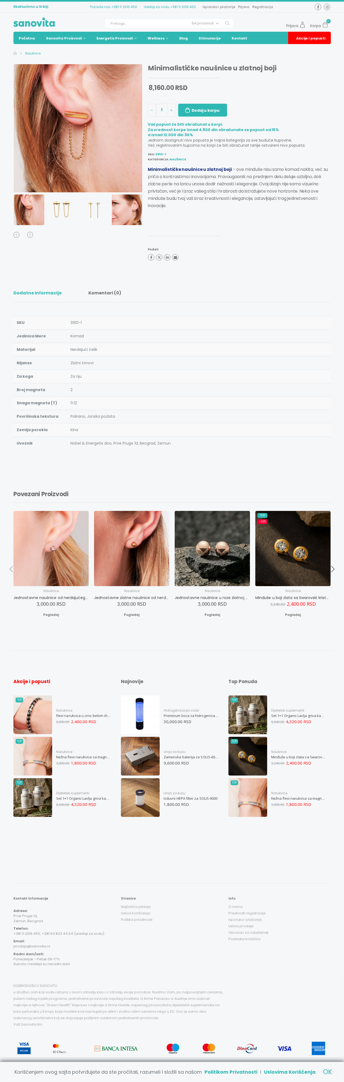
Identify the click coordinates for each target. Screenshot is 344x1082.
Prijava (244, 7)
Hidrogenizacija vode (181, 710)
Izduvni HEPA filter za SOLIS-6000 (190, 798)
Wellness (156, 38)
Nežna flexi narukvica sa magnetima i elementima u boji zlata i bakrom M (83, 757)
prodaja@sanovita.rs (31, 946)
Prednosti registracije (247, 913)
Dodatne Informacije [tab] (37, 293)
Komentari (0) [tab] (104, 293)
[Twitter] (159, 257)
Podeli (153, 249)
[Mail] (175, 257)
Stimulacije (210, 38)
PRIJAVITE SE (181, 1059)
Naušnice (32, 53)
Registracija (262, 7)
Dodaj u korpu (206, 110)
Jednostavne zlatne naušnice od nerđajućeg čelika (131, 597)
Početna (27, 38)
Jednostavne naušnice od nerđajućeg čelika (51, 597)
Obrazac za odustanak (248, 932)
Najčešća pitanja (135, 906)
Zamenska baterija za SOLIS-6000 (191, 757)
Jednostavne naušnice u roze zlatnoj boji (212, 597)
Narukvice (64, 710)
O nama (235, 906)
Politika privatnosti (136, 919)
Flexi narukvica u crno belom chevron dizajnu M (83, 715)
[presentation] (24, 128)
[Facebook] (151, 257)
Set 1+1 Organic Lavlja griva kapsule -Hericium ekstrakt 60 (83, 798)
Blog (183, 38)
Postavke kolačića (244, 939)
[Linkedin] (167, 257)
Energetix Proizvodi (114, 38)
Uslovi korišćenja (135, 913)
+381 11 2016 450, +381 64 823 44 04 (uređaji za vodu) (58, 933)
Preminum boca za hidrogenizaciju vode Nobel (191, 715)
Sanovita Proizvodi (64, 38)
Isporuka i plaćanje (219, 7)
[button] (327, 23)
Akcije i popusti (310, 38)
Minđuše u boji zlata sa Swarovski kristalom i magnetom (293, 597)
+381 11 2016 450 (124, 7)
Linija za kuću (174, 751)
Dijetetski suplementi (72, 793)
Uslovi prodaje (241, 926)
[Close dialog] (331, 978)
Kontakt (239, 38)
